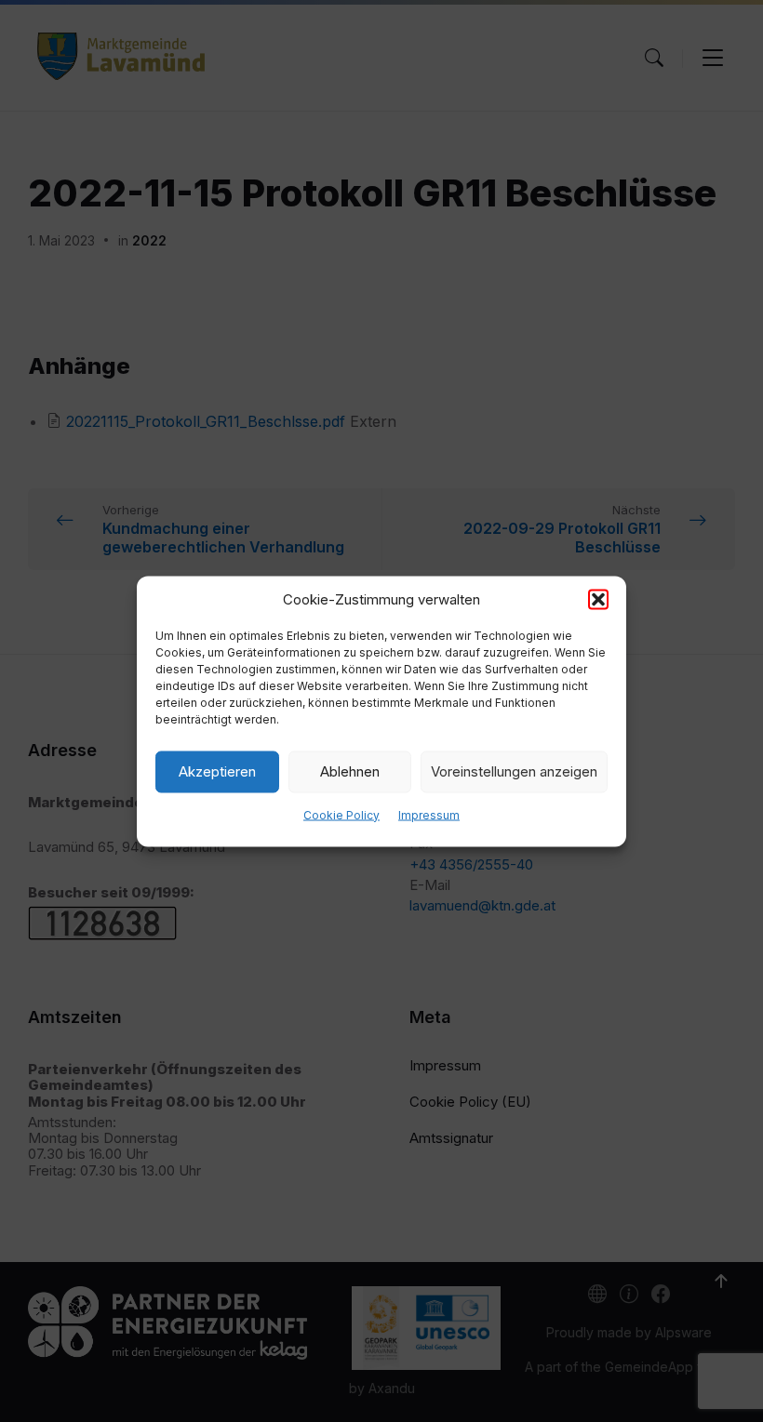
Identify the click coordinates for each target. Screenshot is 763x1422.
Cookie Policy (341, 814)
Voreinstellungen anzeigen (514, 771)
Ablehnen (350, 771)
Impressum (429, 814)
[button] (598, 599)
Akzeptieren (217, 771)
